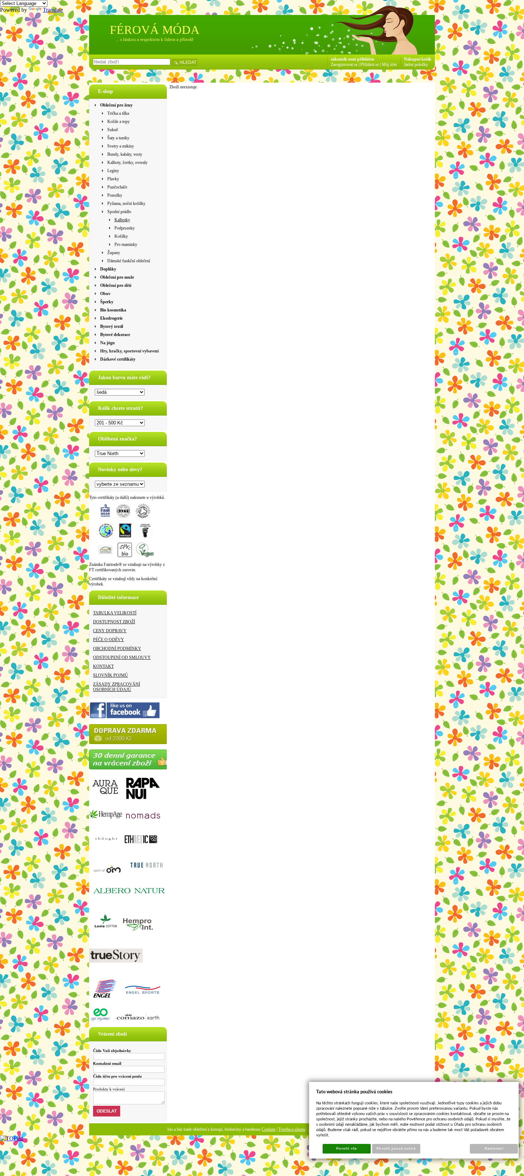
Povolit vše (346, 1148)
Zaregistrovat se (344, 64)
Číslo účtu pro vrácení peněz (117, 1076)
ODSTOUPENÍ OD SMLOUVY (122, 657)
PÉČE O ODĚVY (108, 639)
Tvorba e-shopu (291, 1129)
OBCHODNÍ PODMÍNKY (117, 648)
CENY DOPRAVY (110, 630)
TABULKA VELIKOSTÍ (115, 612)
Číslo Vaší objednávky (112, 1050)
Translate (53, 10)
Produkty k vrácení (109, 1089)
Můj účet (389, 64)
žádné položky (416, 64)
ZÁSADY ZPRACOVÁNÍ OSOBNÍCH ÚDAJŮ (116, 687)
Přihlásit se (369, 64)
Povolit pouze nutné (396, 1148)
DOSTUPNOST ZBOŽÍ (114, 621)
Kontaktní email (107, 1063)
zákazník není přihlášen (352, 59)
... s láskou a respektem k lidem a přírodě (155, 39)
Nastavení (493, 1148)
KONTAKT (103, 666)
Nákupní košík (417, 59)
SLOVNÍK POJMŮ (110, 675)
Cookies (269, 1129)
